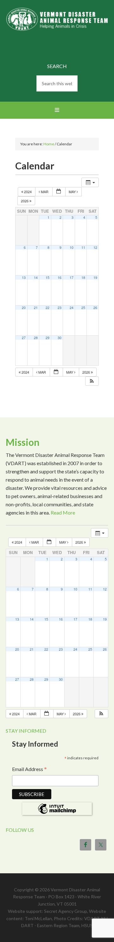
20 (24, 307)
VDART (57, 32)
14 (36, 277)
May (73, 191)
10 (71, 247)
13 (24, 277)
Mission (23, 442)
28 (36, 337)
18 (83, 277)
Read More (63, 512)
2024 (28, 191)
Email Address (29, 769)
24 (71, 307)
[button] (92, 381)
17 (71, 277)
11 (83, 247)
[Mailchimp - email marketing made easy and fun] (57, 813)
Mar (44, 191)
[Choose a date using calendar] (59, 191)
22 (47, 307)
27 (24, 337)
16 (59, 277)
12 (95, 247)
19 (95, 277)
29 (47, 337)
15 (47, 277)
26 (95, 307)
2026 (25, 200)
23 (59, 307)
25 (83, 307)
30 (59, 337)
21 (36, 307)
